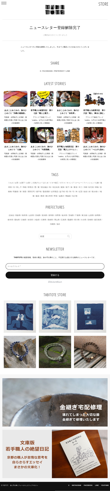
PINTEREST (59, 71)
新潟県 (44, 215)
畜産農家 (46, 191)
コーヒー (78, 183)
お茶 (16, 183)
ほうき (45, 183)
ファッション (88, 183)
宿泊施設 (44, 187)
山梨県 (91, 215)
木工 (80, 187)
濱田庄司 (31, 191)
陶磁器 (68, 196)
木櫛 (85, 187)
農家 (42, 196)
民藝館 (15, 191)
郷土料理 (49, 196)
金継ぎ (61, 196)
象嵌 (37, 196)
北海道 (11, 215)
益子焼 (62, 191)
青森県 (18, 215)
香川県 (76, 220)
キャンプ (70, 183)
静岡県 (97, 215)
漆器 (24, 191)
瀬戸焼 (38, 191)
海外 (58, 224)
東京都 (84, 215)
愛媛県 (70, 220)
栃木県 (64, 215)
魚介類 (74, 196)
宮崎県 (90, 220)
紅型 (80, 191)
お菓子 (22, 183)
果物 (97, 187)
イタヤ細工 (54, 183)
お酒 (28, 183)
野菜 (55, 196)
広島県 (63, 220)
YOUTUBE (105, 485)
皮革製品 (54, 191)
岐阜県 (10, 220)
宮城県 (37, 215)
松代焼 (91, 187)
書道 (75, 187)
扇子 (67, 187)
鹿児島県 (97, 220)
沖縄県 (52, 224)
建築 (62, 187)
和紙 (25, 187)
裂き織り (95, 191)
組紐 (85, 191)
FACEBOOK (47, 71)
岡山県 (57, 220)
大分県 (83, 220)
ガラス (62, 183)
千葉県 (77, 215)
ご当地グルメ (36, 183)
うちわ (10, 183)
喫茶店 (30, 187)
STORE (103, 4)
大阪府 (37, 220)
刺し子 (19, 187)
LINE (68, 71)
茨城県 (71, 215)
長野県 (57, 215)
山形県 (31, 215)
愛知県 (17, 220)
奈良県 (30, 220)
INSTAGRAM (76, 485)
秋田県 (24, 215)
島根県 (50, 220)
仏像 (97, 183)
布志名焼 (55, 187)
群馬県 (51, 215)
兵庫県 (43, 220)
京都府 (23, 220)
